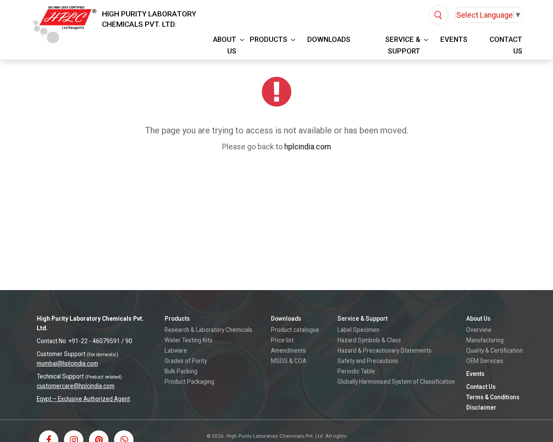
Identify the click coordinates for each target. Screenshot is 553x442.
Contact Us (505, 45)
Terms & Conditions (492, 397)
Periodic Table (356, 371)
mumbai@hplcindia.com (67, 363)
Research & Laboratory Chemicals (208, 329)
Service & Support (402, 45)
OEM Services (484, 360)
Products (268, 39)
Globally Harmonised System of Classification (396, 381)
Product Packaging (189, 381)
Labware (176, 350)
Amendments (288, 350)
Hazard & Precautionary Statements (384, 350)
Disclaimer (481, 407)
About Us (224, 45)
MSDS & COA (288, 360)
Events (453, 39)
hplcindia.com (307, 146)
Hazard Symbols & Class (369, 340)
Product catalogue (295, 329)
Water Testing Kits (189, 340)
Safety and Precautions (367, 360)
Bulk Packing (181, 371)
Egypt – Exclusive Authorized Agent (83, 398)
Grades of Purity (186, 360)
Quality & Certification (494, 350)
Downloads (328, 39)
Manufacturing (485, 340)
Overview (478, 329)
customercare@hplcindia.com (75, 385)
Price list (282, 340)
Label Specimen (358, 329)
